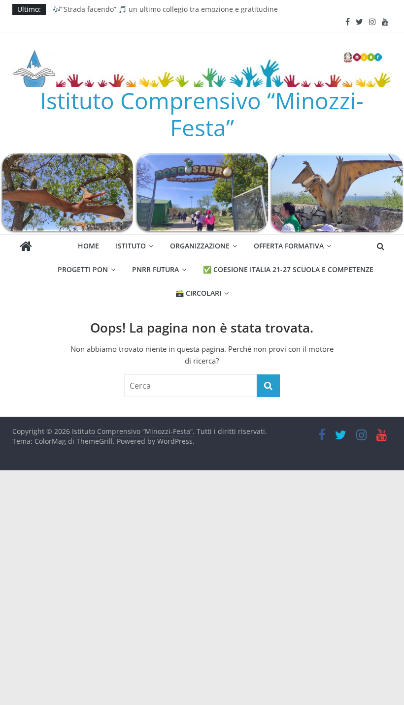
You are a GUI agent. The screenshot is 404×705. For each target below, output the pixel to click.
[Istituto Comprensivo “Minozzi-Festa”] (202, 157)
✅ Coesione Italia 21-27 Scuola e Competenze (288, 269)
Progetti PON (83, 269)
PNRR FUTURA (155, 269)
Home (88, 245)
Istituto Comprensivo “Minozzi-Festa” (202, 114)
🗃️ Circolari (198, 293)
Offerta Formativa (289, 245)
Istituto (131, 245)
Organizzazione (200, 245)
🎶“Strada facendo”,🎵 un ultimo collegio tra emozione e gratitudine (165, 9)
